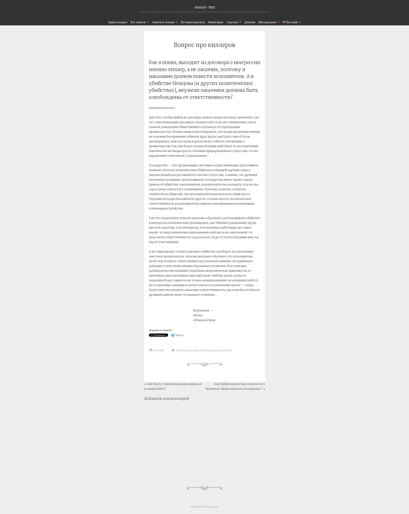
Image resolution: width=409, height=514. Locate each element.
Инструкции (267, 22)
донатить (212, 506)
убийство (226, 350)
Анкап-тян (204, 7)
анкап (185, 350)
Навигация (215, 22)
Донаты (250, 22)
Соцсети (232, 22)
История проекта (193, 22)
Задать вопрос (117, 22)
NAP (178, 350)
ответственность (210, 350)
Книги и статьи (163, 22)
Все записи (138, 22)
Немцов (194, 350)
